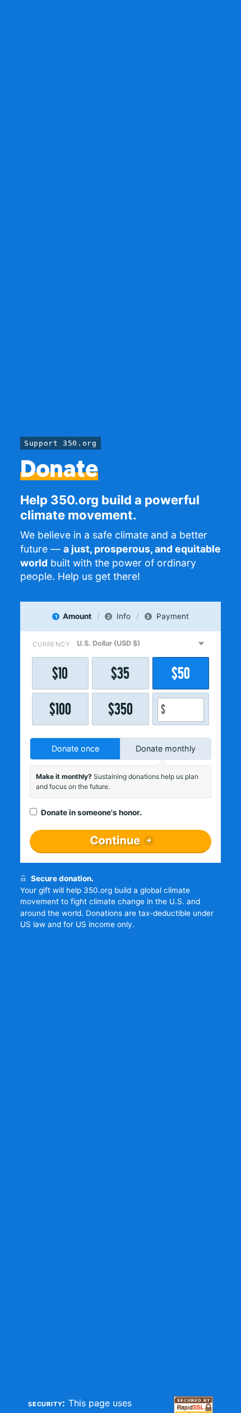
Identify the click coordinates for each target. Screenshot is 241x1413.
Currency (51, 644)
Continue (115, 840)
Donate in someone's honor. (91, 812)
